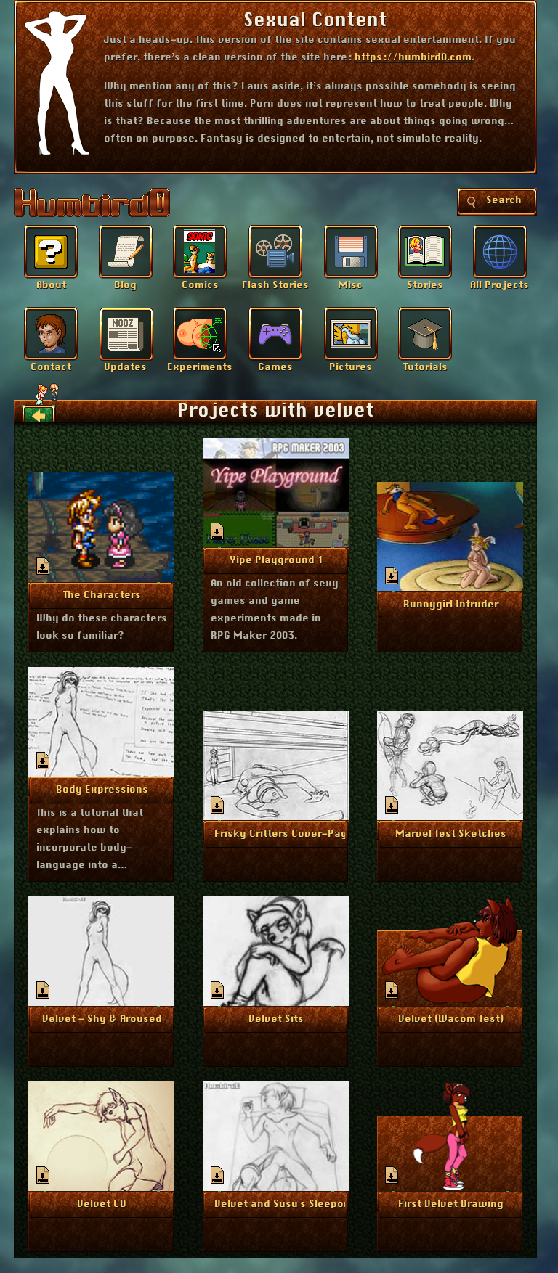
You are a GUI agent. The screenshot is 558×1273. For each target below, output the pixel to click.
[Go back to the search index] (38, 414)
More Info (102, 594)
